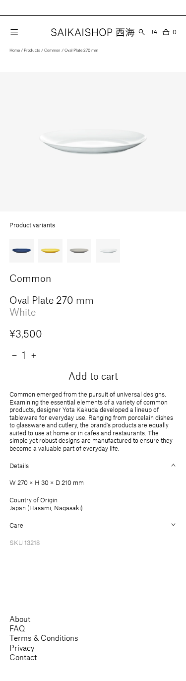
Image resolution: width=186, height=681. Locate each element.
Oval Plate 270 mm (81, 50)
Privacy (21, 647)
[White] (108, 251)
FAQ (17, 628)
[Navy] (21, 251)
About (19, 618)
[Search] (141, 32)
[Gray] (79, 251)
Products (32, 50)
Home (14, 50)
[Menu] (14, 32)
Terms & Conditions (43, 637)
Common (52, 50)
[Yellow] (50, 251)
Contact (23, 657)
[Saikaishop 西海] (92, 32)
